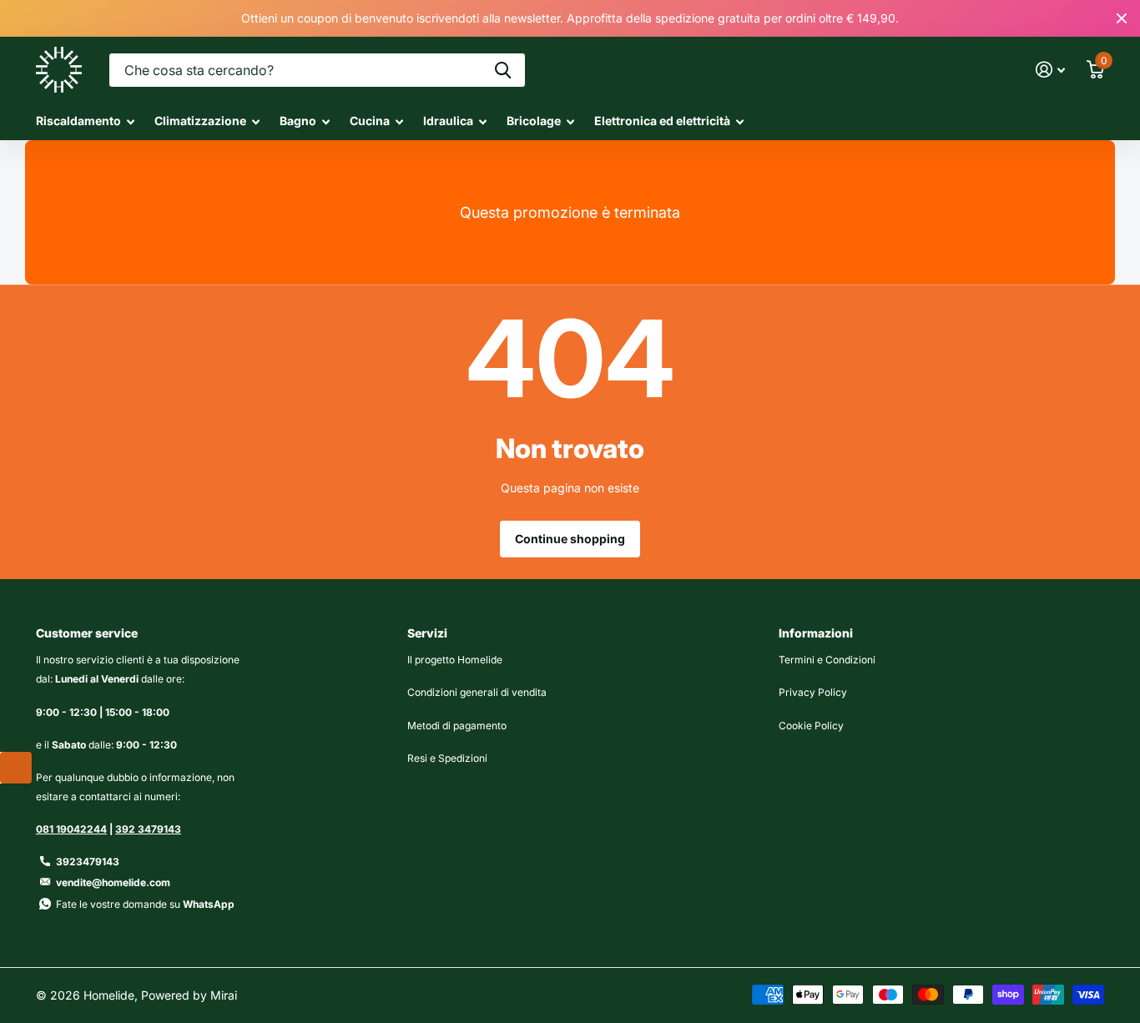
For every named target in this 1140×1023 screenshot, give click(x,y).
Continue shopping (570, 539)
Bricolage (534, 120)
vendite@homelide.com (113, 882)
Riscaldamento (78, 120)
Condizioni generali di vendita (477, 692)
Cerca (503, 70)
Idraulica (448, 120)
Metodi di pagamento (457, 725)
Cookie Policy (811, 725)
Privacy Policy (813, 692)
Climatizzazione (200, 120)
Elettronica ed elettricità (662, 120)
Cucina (370, 120)
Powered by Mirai (189, 995)
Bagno (298, 120)
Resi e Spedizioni (447, 758)
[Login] (1050, 69)
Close (1121, 18)
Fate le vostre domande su (145, 904)
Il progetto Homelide (454, 659)
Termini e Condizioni (827, 659)
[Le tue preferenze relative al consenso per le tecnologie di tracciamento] (16, 768)
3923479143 (87, 861)
